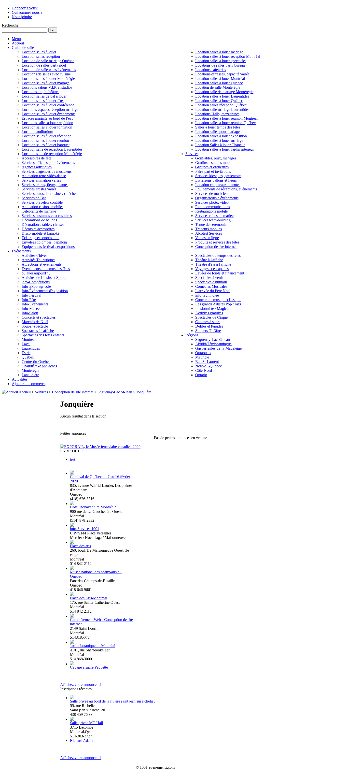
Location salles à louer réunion (45, 140)
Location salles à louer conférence (48, 105)
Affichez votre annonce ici (80, 684)
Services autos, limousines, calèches (49, 193)
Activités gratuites (209, 313)
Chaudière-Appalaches (39, 366)
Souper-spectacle (35, 326)
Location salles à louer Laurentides (222, 96)
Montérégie (30, 370)
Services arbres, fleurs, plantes (45, 185)
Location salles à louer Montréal (220, 78)
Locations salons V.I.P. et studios (47, 87)
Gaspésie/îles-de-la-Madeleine (218, 348)
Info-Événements (35, 304)
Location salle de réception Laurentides (52, 149)
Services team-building (213, 220)
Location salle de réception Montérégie (52, 154)
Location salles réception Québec (221, 105)
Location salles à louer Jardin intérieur (224, 149)
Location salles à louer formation (47, 127)
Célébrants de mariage (39, 211)
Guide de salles (23, 47)
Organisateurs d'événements (216, 198)
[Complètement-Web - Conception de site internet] (72, 616)
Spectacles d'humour (211, 282)
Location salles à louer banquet (45, 145)
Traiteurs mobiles (208, 229)
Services (191, 154)
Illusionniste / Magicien (213, 308)
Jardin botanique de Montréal (92, 646)
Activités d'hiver (34, 255)
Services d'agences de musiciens (46, 171)
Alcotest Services (208, 233)
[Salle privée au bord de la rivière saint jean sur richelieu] (72, 698)
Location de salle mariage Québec (48, 61)
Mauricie (202, 357)
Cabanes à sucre (207, 322)
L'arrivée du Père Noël (212, 291)
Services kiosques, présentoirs (218, 176)
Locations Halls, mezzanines (217, 114)
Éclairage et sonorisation (40, 238)
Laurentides (31, 348)
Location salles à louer (39, 52)
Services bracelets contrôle (42, 202)
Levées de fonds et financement (219, 273)
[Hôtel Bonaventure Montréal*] (72, 504)
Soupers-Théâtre (208, 331)
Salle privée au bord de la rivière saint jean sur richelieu (112, 701)
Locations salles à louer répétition (47, 123)
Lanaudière (30, 375)
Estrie (26, 353)
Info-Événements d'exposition (45, 291)
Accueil (18, 43)
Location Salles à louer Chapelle (220, 145)
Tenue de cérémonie (210, 224)
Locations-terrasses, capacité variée (222, 74)
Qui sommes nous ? (27, 12)
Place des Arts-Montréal (88, 598)
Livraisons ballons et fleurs (216, 180)
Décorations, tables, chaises (43, 224)
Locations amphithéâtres (40, 92)
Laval (26, 344)
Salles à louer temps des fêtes (217, 127)
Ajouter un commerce (28, 384)
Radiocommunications (212, 207)
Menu (16, 39)
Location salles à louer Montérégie (48, 78)
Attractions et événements (41, 264)
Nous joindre (22, 17)
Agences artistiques (37, 167)
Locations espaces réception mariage (50, 109)
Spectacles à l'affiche (38, 331)
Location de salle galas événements (49, 70)
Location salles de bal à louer (44, 96)
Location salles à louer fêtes (43, 101)
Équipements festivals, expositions (48, 246)
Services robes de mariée (214, 216)
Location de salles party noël (44, 65)
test (72, 459)
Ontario (201, 375)
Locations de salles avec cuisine (46, 74)
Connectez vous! (25, 8)
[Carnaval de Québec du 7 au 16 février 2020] (72, 473)
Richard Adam (81, 740)
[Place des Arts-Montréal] (72, 594)
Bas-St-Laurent (207, 361)
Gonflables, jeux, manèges (215, 158)
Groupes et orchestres (212, 167)
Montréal (29, 339)
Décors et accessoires (38, 229)
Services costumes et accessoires (47, 216)
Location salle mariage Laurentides (222, 109)
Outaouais (203, 353)
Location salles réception (41, 56)
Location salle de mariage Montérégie (224, 92)
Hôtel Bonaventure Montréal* (93, 507)
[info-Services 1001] (72, 525)
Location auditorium (37, 131)
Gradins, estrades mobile (214, 162)
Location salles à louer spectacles (220, 61)
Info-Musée (31, 308)
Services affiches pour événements (48, 162)
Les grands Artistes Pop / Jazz (218, 304)
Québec (28, 357)
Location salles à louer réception (46, 136)
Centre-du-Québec (36, 361)
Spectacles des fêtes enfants (43, 335)
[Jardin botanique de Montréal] (72, 642)
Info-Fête (29, 300)
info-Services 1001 (84, 529)
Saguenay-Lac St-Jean (212, 339)
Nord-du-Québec (208, 366)
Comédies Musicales (211, 286)
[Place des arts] (72, 542)
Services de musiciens (212, 193)
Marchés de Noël (35, 322)
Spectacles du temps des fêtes (218, 255)
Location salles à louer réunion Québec (225, 123)
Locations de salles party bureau (220, 65)
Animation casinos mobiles (42, 207)
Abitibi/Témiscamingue (213, 344)
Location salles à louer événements (48, 114)
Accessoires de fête (36, 158)
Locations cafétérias (210, 70)
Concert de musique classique (218, 300)
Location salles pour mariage (217, 131)
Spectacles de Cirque (211, 317)
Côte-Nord (203, 370)
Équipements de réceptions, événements (226, 189)
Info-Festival (31, 295)
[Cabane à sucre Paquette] (72, 664)
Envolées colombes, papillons (45, 242)
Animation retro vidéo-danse (44, 176)
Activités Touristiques (38, 260)
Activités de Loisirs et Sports (44, 277)
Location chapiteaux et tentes (217, 185)
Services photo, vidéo (212, 202)
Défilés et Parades (209, 326)
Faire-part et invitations (213, 171)
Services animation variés (41, 180)
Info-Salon (30, 313)
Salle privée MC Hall (86, 723)
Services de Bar (34, 198)
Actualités (19, 379)
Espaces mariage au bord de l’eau (47, 118)
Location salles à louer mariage (45, 83)
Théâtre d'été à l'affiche (213, 264)
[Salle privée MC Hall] (72, 719)
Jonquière (143, 392)
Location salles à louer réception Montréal (227, 56)
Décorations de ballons (39, 220)
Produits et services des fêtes (217, 242)
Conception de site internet (215, 246)
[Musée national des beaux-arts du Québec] (72, 568)
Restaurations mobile (211, 211)
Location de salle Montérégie (217, 87)
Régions (191, 335)
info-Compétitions (36, 282)
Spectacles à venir (209, 277)
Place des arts (80, 546)
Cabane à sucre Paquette (89, 667)
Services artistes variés (39, 189)
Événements (21, 251)
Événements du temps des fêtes (46, 269)
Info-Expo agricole (36, 286)
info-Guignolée (207, 295)
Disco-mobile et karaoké (40, 233)
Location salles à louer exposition (221, 136)
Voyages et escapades (212, 269)
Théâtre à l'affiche (209, 260)
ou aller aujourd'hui (37, 273)
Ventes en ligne (207, 238)
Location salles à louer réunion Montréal (226, 118)
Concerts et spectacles (39, 317)
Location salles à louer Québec (219, 83)
